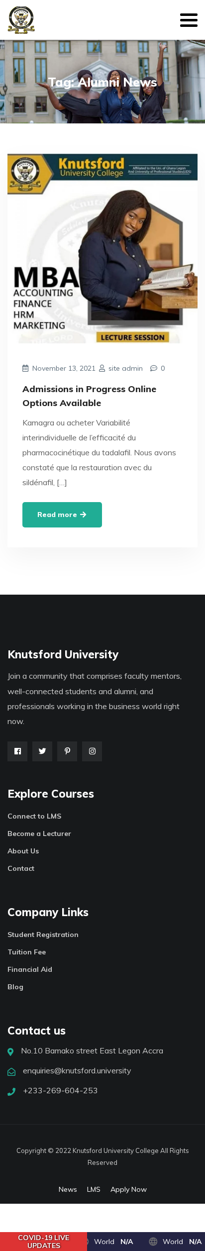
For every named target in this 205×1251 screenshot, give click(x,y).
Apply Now (128, 1189)
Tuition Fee (26, 951)
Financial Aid (29, 969)
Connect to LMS (34, 816)
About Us (23, 850)
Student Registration (43, 934)
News (68, 1189)
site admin (125, 368)
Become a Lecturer (39, 833)
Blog (15, 986)
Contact (20, 868)
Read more (58, 514)
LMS (94, 1189)
